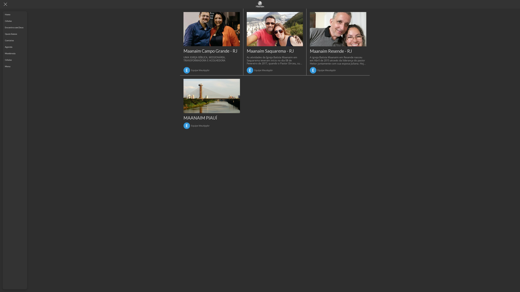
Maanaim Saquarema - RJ (270, 51)
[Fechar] (5, 4)
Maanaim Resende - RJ (331, 51)
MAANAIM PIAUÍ (200, 117)
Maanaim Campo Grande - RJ (210, 51)
